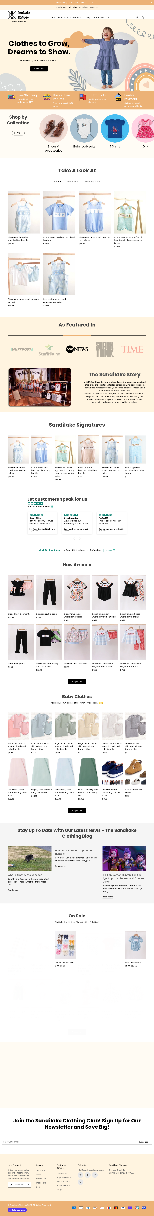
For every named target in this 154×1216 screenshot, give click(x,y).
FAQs (59, 1185)
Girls (84, 146)
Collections (76, 17)
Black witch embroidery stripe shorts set (47, 661)
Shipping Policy (64, 1173)
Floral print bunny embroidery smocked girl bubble (65, 1010)
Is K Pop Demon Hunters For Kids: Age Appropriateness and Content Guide (124, 874)
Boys (115, 146)
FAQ (108, 17)
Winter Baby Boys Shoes (133, 787)
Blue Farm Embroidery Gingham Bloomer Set (102, 661)
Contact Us (98, 17)
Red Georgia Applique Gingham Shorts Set (112, 962)
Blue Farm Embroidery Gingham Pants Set (130, 661)
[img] (78, 499)
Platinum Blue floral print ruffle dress (134, 1009)
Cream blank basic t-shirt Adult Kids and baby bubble (112, 742)
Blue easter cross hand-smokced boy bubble (94, 235)
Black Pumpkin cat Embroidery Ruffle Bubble (104, 611)
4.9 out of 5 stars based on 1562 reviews (82, 546)
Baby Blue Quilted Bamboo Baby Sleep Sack (64, 788)
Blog (88, 17)
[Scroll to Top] (149, 1203)
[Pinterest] (80, 1171)
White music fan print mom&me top (41, 962)
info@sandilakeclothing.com (91, 1166)
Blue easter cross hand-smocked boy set (23, 296)
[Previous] (14, 133)
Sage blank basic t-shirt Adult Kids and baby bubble (64, 742)
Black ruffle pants (16, 659)
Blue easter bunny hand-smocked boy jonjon (55, 296)
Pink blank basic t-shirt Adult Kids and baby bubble (17, 742)
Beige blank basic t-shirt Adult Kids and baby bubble (87, 742)
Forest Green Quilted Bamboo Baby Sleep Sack (88, 788)
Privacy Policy (63, 1181)
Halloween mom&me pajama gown (112, 1009)
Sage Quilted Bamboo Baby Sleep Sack (41, 787)
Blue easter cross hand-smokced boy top (59, 235)
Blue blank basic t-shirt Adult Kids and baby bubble (40, 742)
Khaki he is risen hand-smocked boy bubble (87, 466)
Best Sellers (73, 177)
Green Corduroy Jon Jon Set (17, 1009)
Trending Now (92, 177)
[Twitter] (80, 1178)
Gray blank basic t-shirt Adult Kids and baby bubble (134, 742)
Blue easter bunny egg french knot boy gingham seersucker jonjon (128, 236)
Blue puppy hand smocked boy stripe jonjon (134, 466)
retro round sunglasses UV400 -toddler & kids (17, 964)
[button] (142, 17)
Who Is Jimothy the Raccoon (25, 871)
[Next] (22, 133)
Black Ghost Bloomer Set (19, 610)
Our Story (40, 1166)
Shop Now (63, 17)
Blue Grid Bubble (133, 958)
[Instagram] (95, 1171)
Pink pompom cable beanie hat (87, 1009)
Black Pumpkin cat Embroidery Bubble (73, 611)
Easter (57, 177)
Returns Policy (63, 1177)
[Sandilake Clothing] (19, 16)
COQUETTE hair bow (64, 958)
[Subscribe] (28, 1181)
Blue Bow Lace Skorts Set (75, 659)
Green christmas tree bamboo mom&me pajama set (88, 964)
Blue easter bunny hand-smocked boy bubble (19, 235)
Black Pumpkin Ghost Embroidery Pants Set (130, 611)
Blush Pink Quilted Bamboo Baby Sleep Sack (17, 788)
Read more (13, 886)
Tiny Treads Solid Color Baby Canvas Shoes (111, 788)
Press (38, 1170)
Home (52, 17)
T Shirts (53, 146)
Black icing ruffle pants (46, 610)
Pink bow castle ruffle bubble (41, 1009)
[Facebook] (88, 1171)
